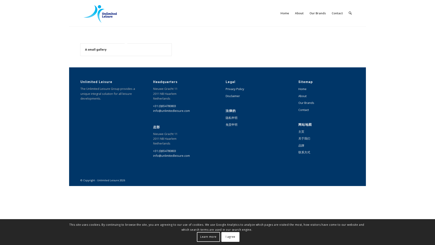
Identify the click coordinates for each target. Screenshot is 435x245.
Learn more (208, 237)
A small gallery (95, 49)
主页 (301, 132)
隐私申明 (231, 118)
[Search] (350, 13)
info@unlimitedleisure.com (171, 111)
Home (302, 89)
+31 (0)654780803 (164, 106)
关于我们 (304, 138)
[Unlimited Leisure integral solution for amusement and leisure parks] (100, 13)
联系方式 (304, 152)
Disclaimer (233, 96)
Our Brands (306, 103)
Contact (303, 110)
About (302, 96)
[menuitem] (285, 13)
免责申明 (231, 124)
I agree (230, 237)
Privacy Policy (235, 89)
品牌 (301, 145)
